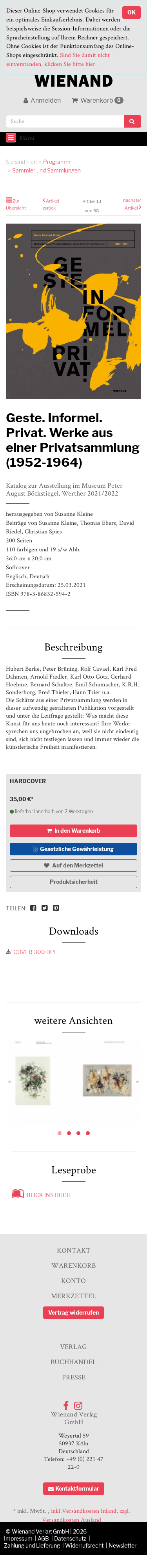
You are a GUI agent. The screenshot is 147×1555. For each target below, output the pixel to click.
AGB (43, 1538)
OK (131, 12)
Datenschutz (70, 1538)
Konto (73, 1280)
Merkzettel (73, 1295)
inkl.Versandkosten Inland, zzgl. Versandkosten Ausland (86, 1515)
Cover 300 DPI (34, 952)
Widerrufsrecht (84, 1545)
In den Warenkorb (76, 830)
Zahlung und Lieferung (32, 1545)
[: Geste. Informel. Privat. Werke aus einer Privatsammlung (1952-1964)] (73, 311)
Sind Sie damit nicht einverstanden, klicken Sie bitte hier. (58, 59)
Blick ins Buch (47, 1195)
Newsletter (122, 1545)
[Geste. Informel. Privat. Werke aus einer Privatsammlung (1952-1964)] (73, 1080)
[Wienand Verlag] (73, 79)
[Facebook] (66, 1404)
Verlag (73, 1346)
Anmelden (45, 100)
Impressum (18, 1538)
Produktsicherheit (74, 881)
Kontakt (74, 1250)
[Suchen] (132, 121)
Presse (73, 1376)
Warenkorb (100, 100)
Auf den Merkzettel (77, 865)
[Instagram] (78, 1404)
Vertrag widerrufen (73, 1312)
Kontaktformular (77, 1488)
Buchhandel (73, 1361)
